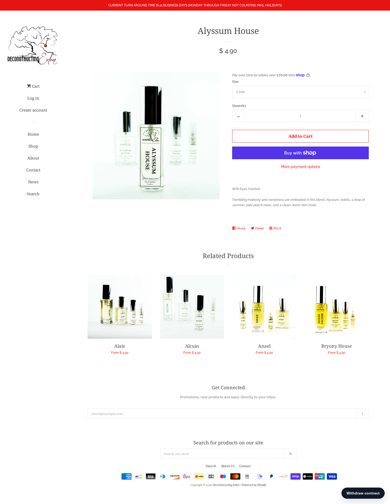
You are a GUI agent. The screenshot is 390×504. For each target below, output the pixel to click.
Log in (33, 98)
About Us (228, 466)
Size (235, 81)
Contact (33, 170)
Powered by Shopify (254, 485)
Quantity (239, 105)
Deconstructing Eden (226, 485)
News (33, 181)
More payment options (300, 167)
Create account (33, 110)
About (33, 158)
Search (33, 193)
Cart (35, 86)
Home (33, 134)
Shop (33, 146)
